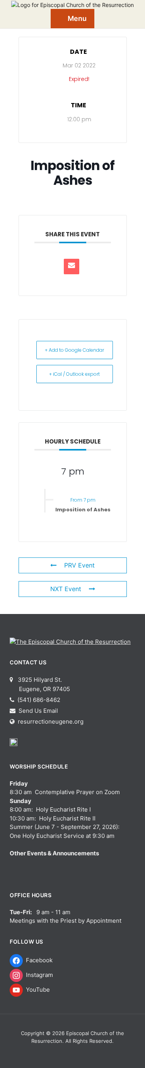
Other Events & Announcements (54, 853)
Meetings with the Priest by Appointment (65, 920)
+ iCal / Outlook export (74, 374)
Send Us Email (37, 710)
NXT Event (65, 589)
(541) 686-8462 (38, 699)
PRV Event (79, 565)
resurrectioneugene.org (51, 721)
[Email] (71, 266)
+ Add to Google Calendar (74, 350)
